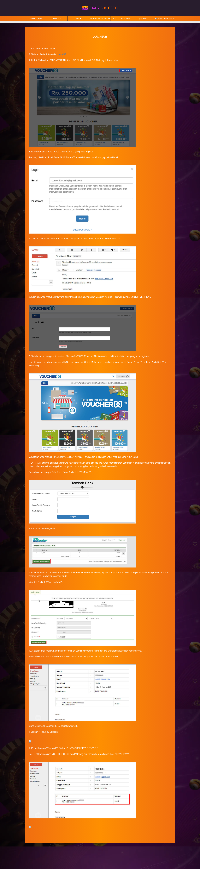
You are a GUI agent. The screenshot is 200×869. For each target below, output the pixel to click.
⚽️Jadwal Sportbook (164, 19)
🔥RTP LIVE (143, 19)
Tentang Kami (35, 19)
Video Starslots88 (121, 19)
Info (78, 19)
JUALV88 (61, 54)
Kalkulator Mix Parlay (100, 19)
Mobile (56, 19)
